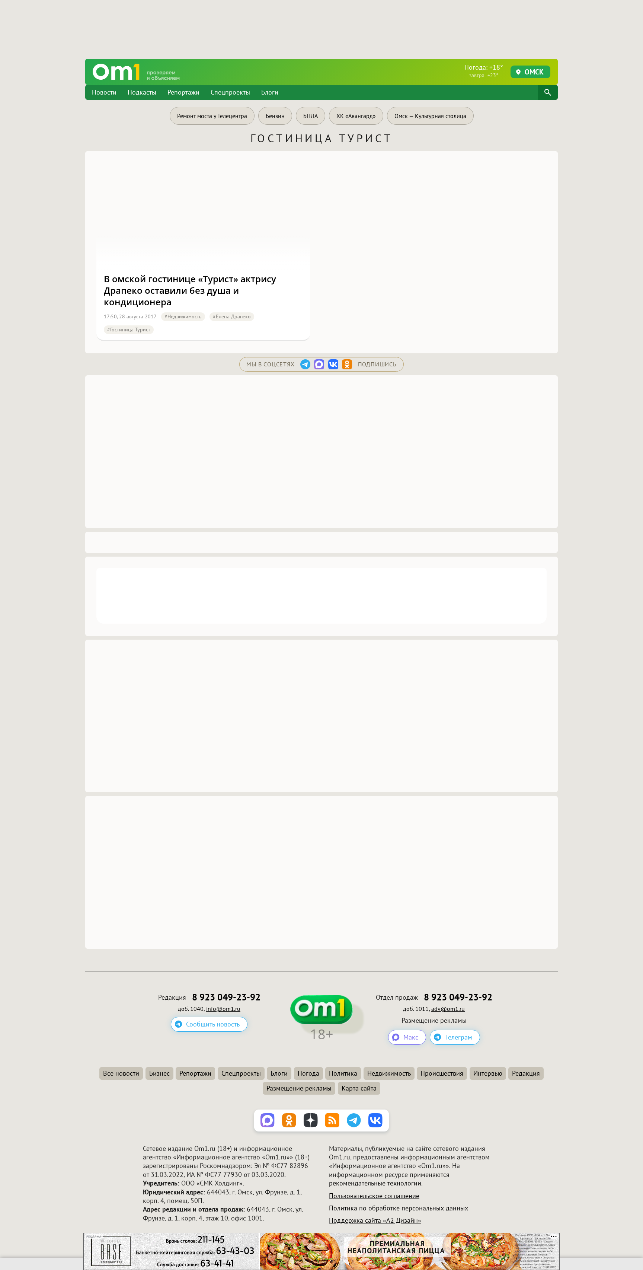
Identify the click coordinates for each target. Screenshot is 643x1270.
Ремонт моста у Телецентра (212, 116)
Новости (104, 92)
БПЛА (310, 116)
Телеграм (458, 1037)
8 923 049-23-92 (226, 997)
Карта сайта (359, 1088)
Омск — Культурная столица (430, 116)
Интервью (487, 1073)
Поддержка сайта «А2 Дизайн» (375, 1220)
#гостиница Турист (128, 329)
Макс (410, 1037)
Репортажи (183, 92)
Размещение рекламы (299, 1088)
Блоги (269, 92)
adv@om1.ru (448, 1008)
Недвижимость (389, 1073)
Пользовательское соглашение (374, 1195)
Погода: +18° (483, 71)
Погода (308, 1073)
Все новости (121, 1073)
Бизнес (159, 1073)
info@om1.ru (223, 1008)
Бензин (275, 116)
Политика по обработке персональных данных (398, 1208)
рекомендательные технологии (375, 1183)
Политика (343, 1073)
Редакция (526, 1073)
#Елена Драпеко (232, 316)
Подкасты (142, 92)
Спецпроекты (230, 92)
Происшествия (441, 1073)
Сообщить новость (213, 1024)
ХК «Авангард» (356, 116)
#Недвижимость (183, 316)
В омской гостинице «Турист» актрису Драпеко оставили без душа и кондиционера (190, 290)
